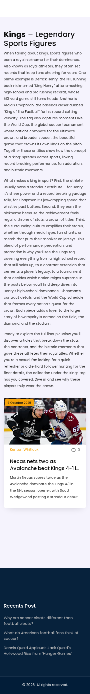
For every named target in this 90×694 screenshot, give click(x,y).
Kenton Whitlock (24, 449)
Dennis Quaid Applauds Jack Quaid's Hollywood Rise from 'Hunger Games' (38, 650)
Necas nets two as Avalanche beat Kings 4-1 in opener (44, 465)
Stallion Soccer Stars (39, 8)
